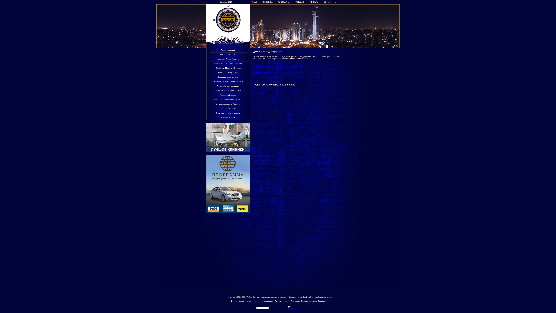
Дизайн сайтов (308, 297)
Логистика (267, 2)
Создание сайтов (295, 297)
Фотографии (283, 2)
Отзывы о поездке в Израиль (228, 113)
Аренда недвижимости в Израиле (228, 100)
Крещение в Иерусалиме (228, 77)
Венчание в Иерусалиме (228, 73)
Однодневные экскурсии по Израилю (228, 82)
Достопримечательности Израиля (228, 64)
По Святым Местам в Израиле (228, 68)
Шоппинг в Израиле (228, 109)
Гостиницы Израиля (228, 95)
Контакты (328, 2)
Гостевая (299, 2)
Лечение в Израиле (228, 55)
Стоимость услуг (228, 118)
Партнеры (314, 2)
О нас (254, 2)
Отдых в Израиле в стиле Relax (228, 91)
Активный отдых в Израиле (228, 86)
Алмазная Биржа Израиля (228, 59)
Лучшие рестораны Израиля (228, 104)
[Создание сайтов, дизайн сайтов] (323, 297)
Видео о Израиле (228, 50)
